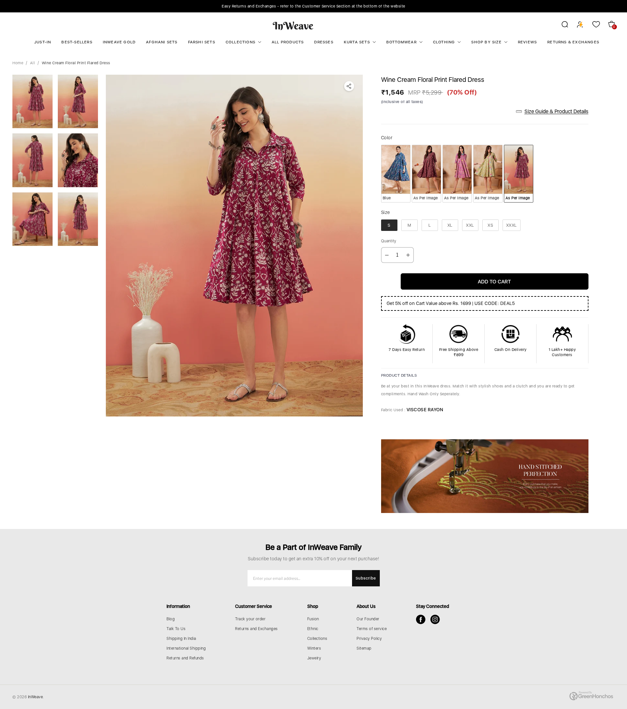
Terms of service (372, 628)
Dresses (323, 42)
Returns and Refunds (185, 658)
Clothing (444, 42)
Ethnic (312, 628)
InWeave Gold (119, 42)
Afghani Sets (161, 42)
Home (17, 63)
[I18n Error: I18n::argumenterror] (32, 101)
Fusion (313, 619)
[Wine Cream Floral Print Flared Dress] (234, 245)
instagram (435, 619)
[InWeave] (293, 25)
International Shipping (186, 648)
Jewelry (314, 658)
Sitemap (364, 648)
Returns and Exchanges (256, 628)
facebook (421, 619)
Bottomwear (401, 42)
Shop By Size (486, 42)
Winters (314, 648)
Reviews (527, 42)
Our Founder (368, 619)
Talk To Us (176, 628)
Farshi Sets (201, 42)
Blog (171, 619)
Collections (240, 42)
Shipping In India (181, 638)
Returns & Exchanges (573, 42)
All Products (288, 42)
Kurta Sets (357, 42)
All (32, 63)
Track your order (250, 619)
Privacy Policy (369, 638)
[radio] (395, 173)
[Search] (560, 25)
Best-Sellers (76, 42)
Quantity (388, 241)
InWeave (35, 697)
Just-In (42, 42)
